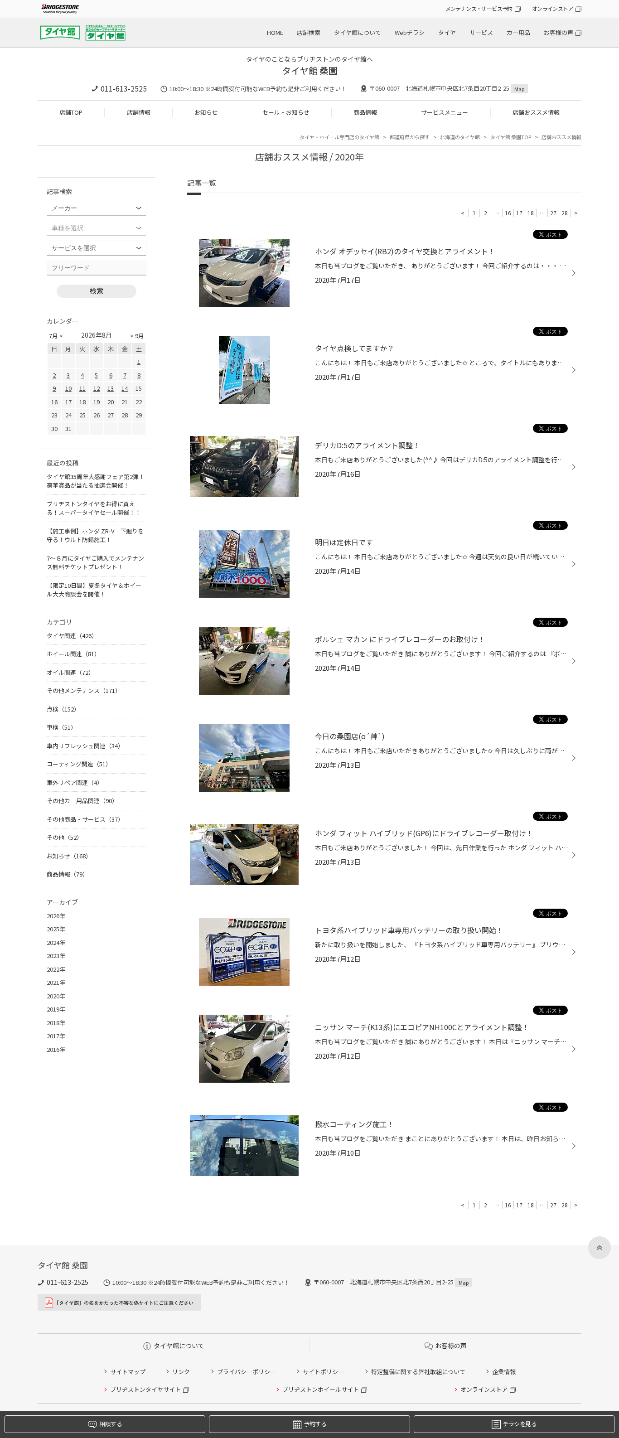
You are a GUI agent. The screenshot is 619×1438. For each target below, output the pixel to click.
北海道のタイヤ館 (460, 136)
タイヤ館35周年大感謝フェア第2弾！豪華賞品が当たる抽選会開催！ (96, 481)
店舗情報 (138, 112)
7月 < (56, 335)
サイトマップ (127, 1371)
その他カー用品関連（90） (82, 800)
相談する (110, 1423)
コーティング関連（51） (79, 764)
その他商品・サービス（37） (85, 819)
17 (68, 401)
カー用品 (518, 32)
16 (508, 213)
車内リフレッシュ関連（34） (85, 745)
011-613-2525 (124, 88)
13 (110, 388)
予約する (315, 1423)
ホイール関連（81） (73, 653)
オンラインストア (552, 8)
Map (519, 88)
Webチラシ (410, 32)
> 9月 (137, 335)
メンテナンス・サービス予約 (479, 8)
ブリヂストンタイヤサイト (145, 1389)
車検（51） (62, 727)
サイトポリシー (323, 1371)
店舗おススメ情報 (536, 112)
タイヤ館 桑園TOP (510, 136)
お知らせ (206, 112)
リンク (181, 1371)
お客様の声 (558, 32)
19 (96, 401)
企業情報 (504, 1371)
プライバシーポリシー (246, 1371)
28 (564, 213)
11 (82, 388)
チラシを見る (520, 1423)
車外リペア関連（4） (75, 782)
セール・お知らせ (286, 112)
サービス (481, 32)
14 (124, 388)
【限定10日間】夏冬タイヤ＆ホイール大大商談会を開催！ (94, 590)
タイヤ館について (357, 32)
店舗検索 (308, 32)
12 (96, 388)
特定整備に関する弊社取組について (418, 1371)
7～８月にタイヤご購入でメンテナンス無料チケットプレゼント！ (95, 562)
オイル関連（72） (70, 672)
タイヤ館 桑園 (310, 70)
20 (110, 401)
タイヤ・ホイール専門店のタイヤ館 (339, 136)
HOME (275, 32)
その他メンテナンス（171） (84, 690)
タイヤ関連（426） (72, 635)
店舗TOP (70, 112)
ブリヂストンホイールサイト (320, 1389)
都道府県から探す (410, 136)
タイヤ (447, 32)
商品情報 (365, 112)
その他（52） (64, 837)
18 (530, 213)
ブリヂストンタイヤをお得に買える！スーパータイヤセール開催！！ (94, 508)
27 (553, 213)
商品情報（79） (67, 874)
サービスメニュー (444, 112)
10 (68, 388)
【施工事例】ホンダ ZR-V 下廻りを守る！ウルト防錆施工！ (95, 535)
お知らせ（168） (69, 856)
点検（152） (63, 709)
